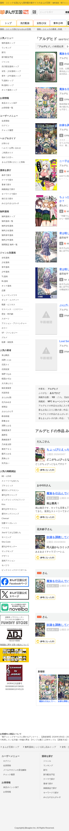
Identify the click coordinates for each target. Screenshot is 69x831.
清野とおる (6, 425)
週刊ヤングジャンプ (10, 514)
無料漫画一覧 (7, 221)
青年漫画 (5, 267)
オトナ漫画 (6, 286)
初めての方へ (7, 157)
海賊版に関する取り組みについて (14, 645)
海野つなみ (6, 374)
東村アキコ (6, 449)
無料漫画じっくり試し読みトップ (40, 747)
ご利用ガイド (7, 153)
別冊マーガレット (9, 523)
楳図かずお (6, 379)
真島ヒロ (5, 458)
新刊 (3, 52)
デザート (5, 556)
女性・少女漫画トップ (11, 71)
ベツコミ (5, 528)
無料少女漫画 (7, 230)
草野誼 (4, 407)
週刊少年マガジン (9, 509)
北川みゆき (6, 402)
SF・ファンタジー (9, 333)
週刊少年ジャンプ (9, 495)
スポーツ (5, 319)
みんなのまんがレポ (10, 203)
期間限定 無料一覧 (9, 244)
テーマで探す (7, 180)
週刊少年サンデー (9, 546)
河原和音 (5, 393)
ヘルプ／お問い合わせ (11, 148)
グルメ (4, 337)
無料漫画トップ (8, 43)
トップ (8, 23)
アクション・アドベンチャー (14, 323)
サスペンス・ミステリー (12, 309)
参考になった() (47, 470)
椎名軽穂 (5, 416)
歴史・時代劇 (7, 314)
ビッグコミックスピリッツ (13, 500)
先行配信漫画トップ (10, 66)
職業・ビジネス (8, 304)
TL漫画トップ (7, 80)
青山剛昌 (5, 355)
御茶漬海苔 (6, 388)
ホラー (4, 328)
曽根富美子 (6, 430)
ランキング (6, 48)
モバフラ (5, 565)
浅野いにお (6, 360)
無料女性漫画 (7, 226)
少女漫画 (5, 262)
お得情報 (7, 792)
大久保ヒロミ (7, 383)
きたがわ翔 (6, 397)
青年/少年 (58, 23)
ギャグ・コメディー (10, 300)
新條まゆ (5, 421)
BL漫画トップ (8, 85)
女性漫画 (5, 258)
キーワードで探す (9, 194)
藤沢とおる (6, 454)
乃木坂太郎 (6, 444)
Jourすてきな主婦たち (11, 532)
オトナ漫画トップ (9, 90)
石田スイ (5, 364)
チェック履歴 (7, 130)
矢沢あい (5, 463)
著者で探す (6, 184)
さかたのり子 (7, 411)
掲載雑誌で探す (8, 189)
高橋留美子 (6, 440)
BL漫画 (5, 281)
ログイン (5, 125)
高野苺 (4, 435)
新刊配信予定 (7, 57)
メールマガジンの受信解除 (14, 770)
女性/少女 (41, 23)
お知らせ (5, 143)
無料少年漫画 (7, 240)
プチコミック (7, 485)
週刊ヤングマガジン (10, 490)
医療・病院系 (7, 342)
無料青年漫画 (7, 235)
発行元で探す (7, 199)
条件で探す (6, 175)
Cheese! (5, 518)
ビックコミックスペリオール (14, 570)
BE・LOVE (6, 476)
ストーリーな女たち (10, 481)
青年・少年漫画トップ (11, 76)
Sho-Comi (6, 542)
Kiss (3, 504)
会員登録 (5, 121)
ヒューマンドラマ (9, 295)
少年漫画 (5, 272)
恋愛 (3, 290)
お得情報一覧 (7, 108)
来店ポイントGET (9, 103)
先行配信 (24, 23)
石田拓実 (5, 369)
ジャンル (5, 62)
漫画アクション (8, 561)
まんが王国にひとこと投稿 (13, 162)
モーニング (6, 537)
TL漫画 (5, 276)
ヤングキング (7, 551)
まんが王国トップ (10, 747)
